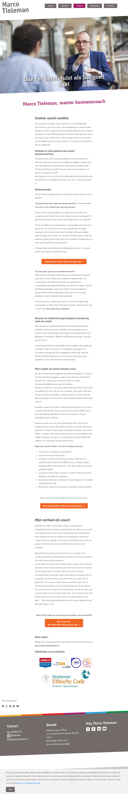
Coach (79, 6)
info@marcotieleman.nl (17, 739)
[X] (7, 706)
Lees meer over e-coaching (57, 308)
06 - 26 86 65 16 (14, 731)
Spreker (64, 6)
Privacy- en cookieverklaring (27, 783)
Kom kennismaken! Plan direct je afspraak (62, 505)
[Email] (18, 706)
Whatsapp (15, 735)
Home (50, 6)
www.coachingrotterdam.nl (47, 645)
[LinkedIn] (10, 706)
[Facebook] (3, 706)
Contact (110, 6)
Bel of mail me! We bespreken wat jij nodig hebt (63, 623)
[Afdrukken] (14, 706)
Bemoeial (94, 6)
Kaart (67, 743)
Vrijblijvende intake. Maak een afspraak (62, 261)
